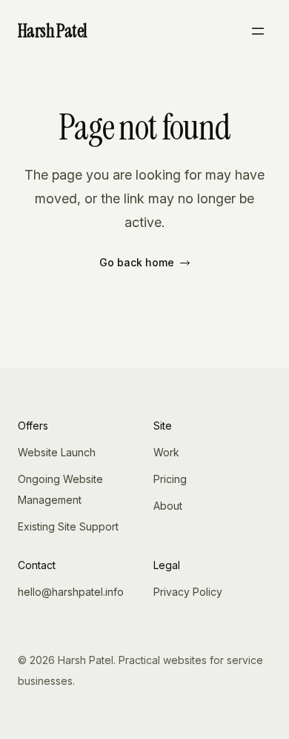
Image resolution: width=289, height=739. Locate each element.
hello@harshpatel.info (71, 591)
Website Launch (57, 452)
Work (166, 452)
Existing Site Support (68, 526)
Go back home (136, 262)
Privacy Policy (187, 591)
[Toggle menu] (258, 31)
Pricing (170, 479)
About (167, 505)
